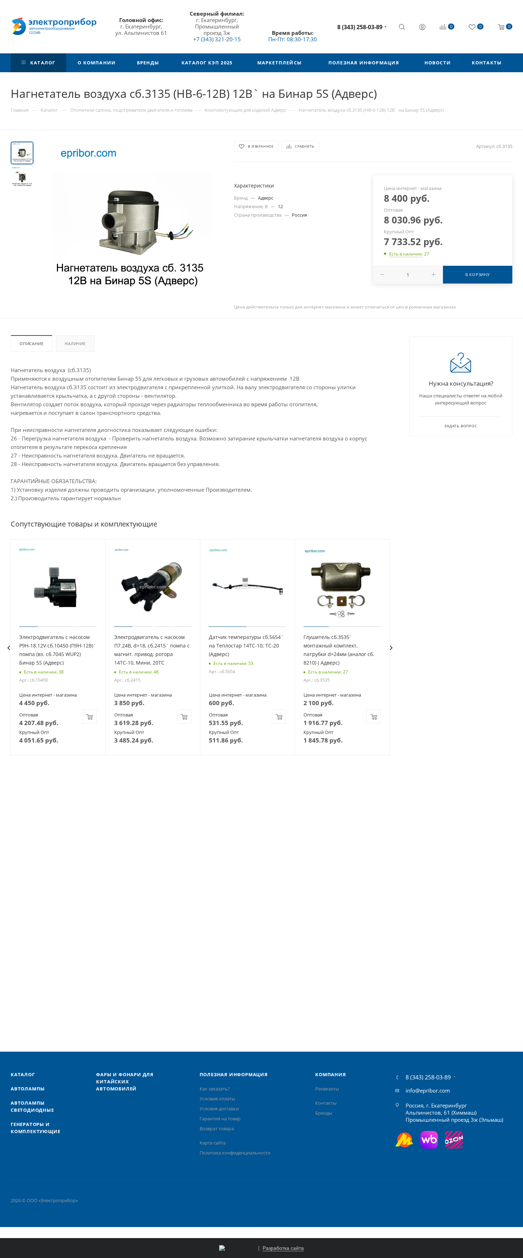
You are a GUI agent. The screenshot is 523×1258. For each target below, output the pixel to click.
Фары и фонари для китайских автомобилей (125, 1081)
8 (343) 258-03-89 (359, 27)
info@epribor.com (428, 1090)
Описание (31, 343)
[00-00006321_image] (132, 222)
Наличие (75, 343)
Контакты (326, 1103)
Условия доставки (219, 1108)
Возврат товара (217, 1128)
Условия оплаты (217, 1098)
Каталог (23, 1074)
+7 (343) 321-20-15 (217, 39)
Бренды (323, 1113)
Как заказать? (215, 1088)
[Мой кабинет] (422, 27)
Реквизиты (327, 1088)
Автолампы (28, 1088)
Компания (330, 1074)
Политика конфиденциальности (235, 1152)
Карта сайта (213, 1143)
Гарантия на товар (220, 1118)
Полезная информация (234, 1074)
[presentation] (8, 648)
